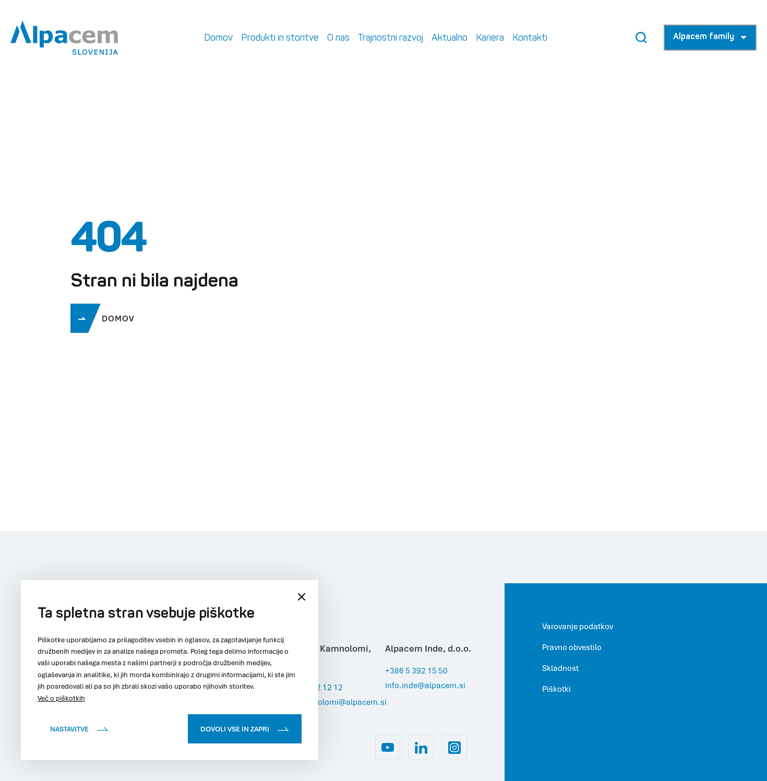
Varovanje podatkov (577, 626)
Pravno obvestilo (572, 647)
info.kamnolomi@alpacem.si (333, 701)
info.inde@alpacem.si (425, 685)
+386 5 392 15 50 (416, 670)
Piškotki (556, 688)
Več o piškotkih (61, 698)
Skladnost (560, 668)
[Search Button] (641, 37)
